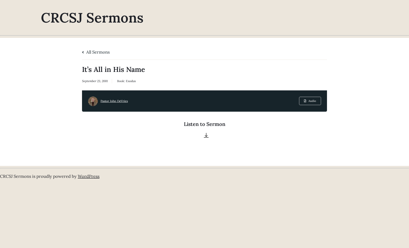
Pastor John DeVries (114, 101)
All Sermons (97, 52)
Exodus (131, 81)
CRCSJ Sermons (92, 17)
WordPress (88, 176)
